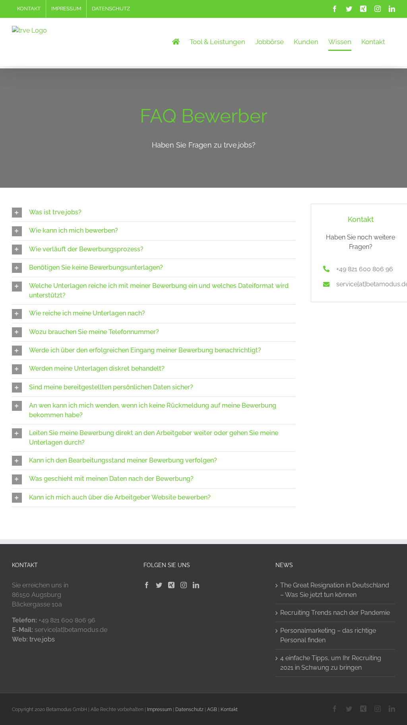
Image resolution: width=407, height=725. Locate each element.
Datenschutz (189, 709)
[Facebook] (146, 585)
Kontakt (229, 709)
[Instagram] (183, 585)
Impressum (159, 709)
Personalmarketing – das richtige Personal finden (328, 635)
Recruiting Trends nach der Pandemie (335, 612)
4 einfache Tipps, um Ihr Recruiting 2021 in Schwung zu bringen (330, 662)
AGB (212, 709)
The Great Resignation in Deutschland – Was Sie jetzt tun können (334, 590)
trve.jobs (42, 639)
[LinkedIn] (196, 585)
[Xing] (171, 585)
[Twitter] (159, 585)
